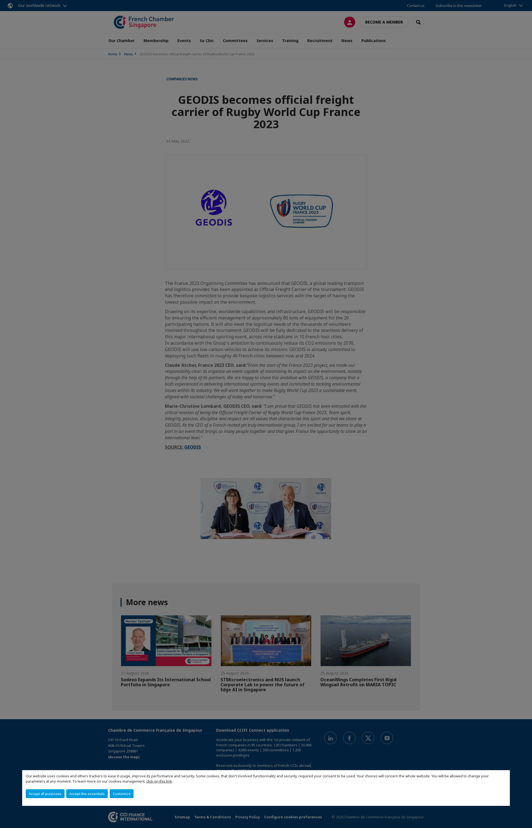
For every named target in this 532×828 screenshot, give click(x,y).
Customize (122, 793)
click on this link (159, 781)
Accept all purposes (45, 793)
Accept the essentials (87, 793)
